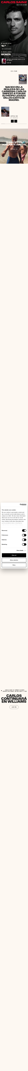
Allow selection (14, 560)
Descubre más (14, 149)
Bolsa (19, 5)
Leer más (14, 707)
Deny (14, 565)
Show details (20, 550)
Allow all (14, 555)
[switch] (24, 535)
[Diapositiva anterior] (12, 121)
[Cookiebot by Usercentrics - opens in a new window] (20, 505)
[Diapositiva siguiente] (15, 121)
